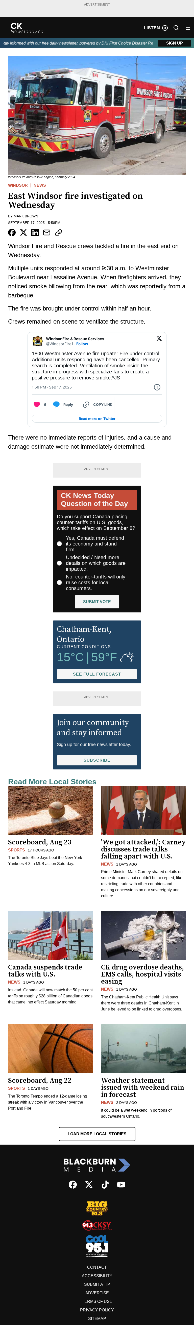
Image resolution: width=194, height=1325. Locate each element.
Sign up (174, 43)
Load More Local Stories (97, 1134)
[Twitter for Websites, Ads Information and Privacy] (157, 387)
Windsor (18, 185)
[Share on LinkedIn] (35, 232)
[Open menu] (188, 27)
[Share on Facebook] (12, 232)
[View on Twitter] (159, 341)
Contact (97, 1267)
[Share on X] (23, 232)
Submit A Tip (97, 1284)
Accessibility (97, 1276)
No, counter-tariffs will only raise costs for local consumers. (95, 582)
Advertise (97, 1293)
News (40, 185)
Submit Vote (97, 602)
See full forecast (97, 674)
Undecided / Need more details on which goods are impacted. (96, 563)
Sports (16, 850)
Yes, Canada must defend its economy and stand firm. (95, 543)
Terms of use (97, 1301)
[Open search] (176, 27)
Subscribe (97, 760)
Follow (82, 343)
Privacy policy (97, 1310)
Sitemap (97, 1318)
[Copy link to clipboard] (59, 233)
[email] (47, 232)
